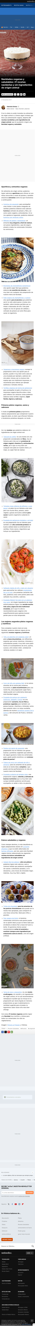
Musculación (5, 1218)
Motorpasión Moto (23, 1285)
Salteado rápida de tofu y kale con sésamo (18, 588)
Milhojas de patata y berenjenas (14, 220)
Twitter (18, 94)
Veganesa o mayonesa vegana (13, 369)
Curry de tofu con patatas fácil (13, 683)
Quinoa (16, 1180)
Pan (11, 27)
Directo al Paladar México (8, 1314)
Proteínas (4, 1221)
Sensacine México (23, 1309)
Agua (32, 27)
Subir (28, 1253)
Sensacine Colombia (23, 1312)
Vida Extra (20, 1264)
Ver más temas (7, 1239)
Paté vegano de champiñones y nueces (16, 298)
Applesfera (5, 1266)
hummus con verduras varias (13, 217)
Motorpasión (21, 1283)
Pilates (29, 1180)
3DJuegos (20, 1261)
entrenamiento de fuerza (25, 1227)
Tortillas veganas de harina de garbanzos (17, 388)
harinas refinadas (7, 851)
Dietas (3, 1224)
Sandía (22, 27)
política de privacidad (24, 1196)
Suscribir (30, 1192)
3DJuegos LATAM (22, 1307)
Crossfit (22, 1180)
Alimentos (20, 1221)
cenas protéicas (6, 1234)
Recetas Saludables (13, 1028)
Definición (4, 1231)
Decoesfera (5, 1296)
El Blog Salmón (22, 1294)
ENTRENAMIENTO (6, 5)
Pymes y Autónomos (23, 1296)
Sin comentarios (8, 94)
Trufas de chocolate (10, 906)
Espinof (20, 1275)
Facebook (15, 94)
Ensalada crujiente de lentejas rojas (15, 774)
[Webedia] (31, 1)
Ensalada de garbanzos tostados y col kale (18, 520)
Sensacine (20, 1272)
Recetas (24, 1028)
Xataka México (6, 1307)
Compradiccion (6, 1299)
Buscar (32, 1246)
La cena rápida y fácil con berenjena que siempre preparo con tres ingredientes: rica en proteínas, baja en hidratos (18, 1175)
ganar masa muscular (24, 1234)
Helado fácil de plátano (11, 862)
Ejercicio (5, 27)
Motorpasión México (23, 1314)
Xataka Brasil (5, 1309)
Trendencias (5, 1294)
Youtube (15, 1204)
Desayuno (4, 1227)
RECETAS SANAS (19, 5)
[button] (12, 107)
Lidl (27, 27)
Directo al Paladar (14, 1025)
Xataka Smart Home (7, 1269)
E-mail (24, 94)
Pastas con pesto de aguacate (13, 748)
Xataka (3, 1261)
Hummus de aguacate (11, 204)
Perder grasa (21, 1231)
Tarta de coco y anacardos (12, 992)
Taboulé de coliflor (9, 437)
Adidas (16, 27)
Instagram (19, 1204)
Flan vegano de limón (10, 918)
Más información (26, 1324)
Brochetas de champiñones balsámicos (16, 286)
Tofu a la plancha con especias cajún (16, 637)
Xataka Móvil (5, 1264)
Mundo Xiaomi (5, 1271)
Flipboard (21, 94)
